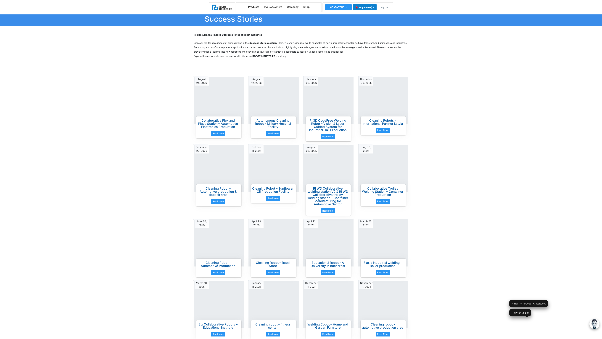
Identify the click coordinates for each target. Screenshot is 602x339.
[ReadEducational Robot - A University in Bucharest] (328, 242)
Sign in (384, 7)
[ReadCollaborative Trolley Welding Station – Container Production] (383, 168)
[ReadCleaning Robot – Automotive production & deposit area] (219, 168)
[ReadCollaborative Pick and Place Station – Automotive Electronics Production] (219, 100)
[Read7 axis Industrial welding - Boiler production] (383, 242)
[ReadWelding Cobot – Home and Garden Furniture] (328, 304)
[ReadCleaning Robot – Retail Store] (273, 242)
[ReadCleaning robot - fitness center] (273, 304)
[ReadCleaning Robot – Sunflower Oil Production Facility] (273, 168)
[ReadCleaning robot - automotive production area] (383, 304)
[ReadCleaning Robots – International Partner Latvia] (383, 100)
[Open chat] (594, 324)
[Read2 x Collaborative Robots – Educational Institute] (219, 304)
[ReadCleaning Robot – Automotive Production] (219, 242)
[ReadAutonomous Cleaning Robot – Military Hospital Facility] (273, 100)
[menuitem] (253, 7)
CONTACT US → (338, 7)
